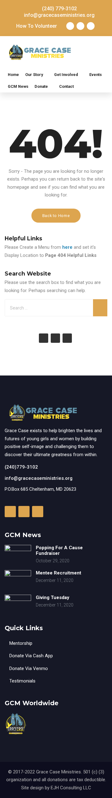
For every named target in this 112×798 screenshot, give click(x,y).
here (67, 247)
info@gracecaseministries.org (38, 478)
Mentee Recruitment (58, 573)
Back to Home (56, 215)
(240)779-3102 (21, 467)
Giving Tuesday (52, 597)
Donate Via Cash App (31, 656)
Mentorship (20, 643)
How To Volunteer (36, 26)
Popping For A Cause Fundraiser (59, 550)
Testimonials (22, 681)
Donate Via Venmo (28, 668)
